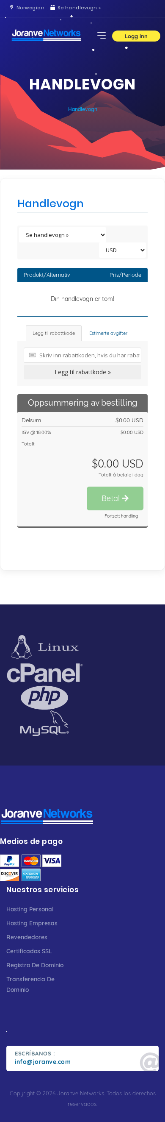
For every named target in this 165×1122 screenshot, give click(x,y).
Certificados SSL (29, 951)
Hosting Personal (30, 909)
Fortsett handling (121, 516)
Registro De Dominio (34, 965)
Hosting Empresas (32, 923)
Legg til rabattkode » (83, 372)
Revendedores (26, 937)
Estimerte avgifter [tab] (108, 333)
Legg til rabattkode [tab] (54, 333)
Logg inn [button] (136, 36)
